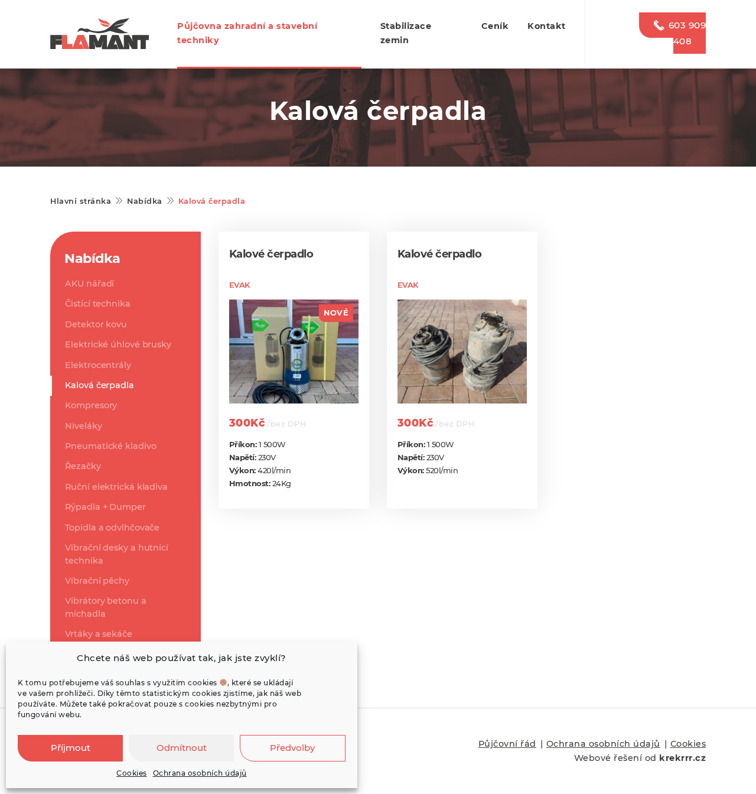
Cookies (131, 773)
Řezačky (82, 466)
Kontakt (546, 26)
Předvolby (292, 747)
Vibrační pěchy (97, 580)
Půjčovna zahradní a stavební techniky (247, 33)
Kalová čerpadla (99, 385)
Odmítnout (182, 747)
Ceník (495, 26)
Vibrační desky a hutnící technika (116, 554)
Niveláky (83, 426)
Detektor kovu (96, 324)
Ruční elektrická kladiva (116, 486)
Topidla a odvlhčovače (112, 527)
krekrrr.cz (682, 758)
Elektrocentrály (98, 365)
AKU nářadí (89, 283)
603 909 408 (687, 33)
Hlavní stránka (80, 201)
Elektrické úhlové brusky (118, 344)
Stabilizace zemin (406, 33)
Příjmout (70, 747)
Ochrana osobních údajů (200, 773)
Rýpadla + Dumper (105, 507)
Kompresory (91, 405)
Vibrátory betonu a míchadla (105, 607)
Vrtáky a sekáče (98, 634)
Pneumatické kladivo (110, 446)
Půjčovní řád (507, 743)
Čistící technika (97, 303)
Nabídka (144, 201)
